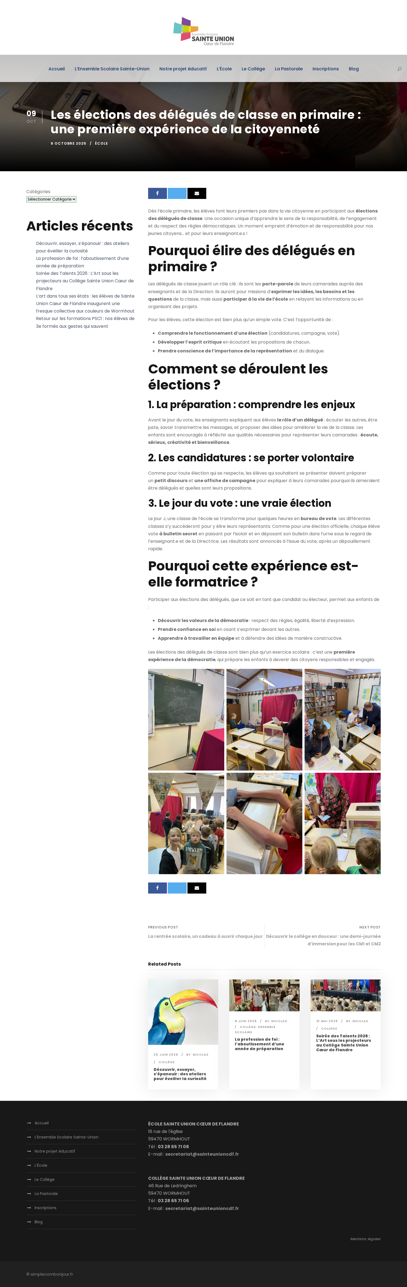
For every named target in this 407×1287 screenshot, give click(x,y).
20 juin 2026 (166, 1054)
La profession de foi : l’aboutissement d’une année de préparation (259, 1044)
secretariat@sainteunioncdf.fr (202, 1154)
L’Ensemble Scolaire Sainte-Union (112, 69)
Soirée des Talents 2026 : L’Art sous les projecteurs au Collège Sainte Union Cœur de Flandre (343, 1043)
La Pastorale (289, 69)
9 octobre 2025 (68, 143)
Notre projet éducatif (183, 69)
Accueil (56, 69)
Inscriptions (326, 69)
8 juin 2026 (246, 1021)
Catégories (38, 191)
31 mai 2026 (327, 1021)
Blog (354, 69)
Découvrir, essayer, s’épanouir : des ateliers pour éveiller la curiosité (180, 1074)
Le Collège (253, 69)
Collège (167, 1062)
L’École (224, 69)
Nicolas (200, 1054)
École (101, 143)
